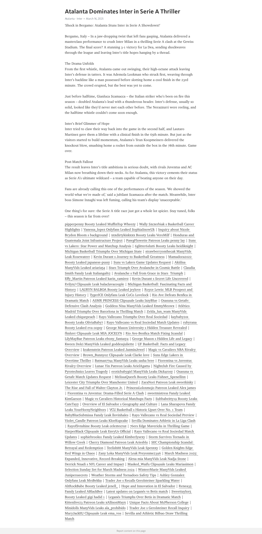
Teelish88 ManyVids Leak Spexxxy (132, 448)
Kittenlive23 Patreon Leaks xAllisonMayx (95, 502)
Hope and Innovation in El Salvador (148, 486)
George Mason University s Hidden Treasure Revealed (146, 328)
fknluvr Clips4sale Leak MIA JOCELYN (93, 333)
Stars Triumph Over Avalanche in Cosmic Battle (144, 268)
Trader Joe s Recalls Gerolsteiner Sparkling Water (142, 480)
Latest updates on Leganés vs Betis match (137, 491)
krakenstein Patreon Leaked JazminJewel (114, 349)
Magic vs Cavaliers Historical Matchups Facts (118, 399)
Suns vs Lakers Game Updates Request (142, 262)
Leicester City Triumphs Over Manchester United (101, 382)
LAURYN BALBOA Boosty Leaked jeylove (110, 289)
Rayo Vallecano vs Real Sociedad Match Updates (143, 322)
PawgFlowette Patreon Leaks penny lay (155, 240)
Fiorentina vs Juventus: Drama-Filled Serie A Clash (106, 393)
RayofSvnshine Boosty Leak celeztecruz (97, 426)
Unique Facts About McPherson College (159, 502)
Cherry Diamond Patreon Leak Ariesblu (118, 442)
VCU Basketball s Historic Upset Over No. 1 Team (146, 410)
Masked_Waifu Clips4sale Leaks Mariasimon (160, 464)
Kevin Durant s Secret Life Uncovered (160, 278)
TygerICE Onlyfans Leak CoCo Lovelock (119, 295)
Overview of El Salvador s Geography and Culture (119, 404)
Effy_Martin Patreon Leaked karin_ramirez (97, 278)
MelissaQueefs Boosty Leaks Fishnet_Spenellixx (150, 377)
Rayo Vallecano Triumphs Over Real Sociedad (133, 317)
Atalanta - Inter (73, 18)
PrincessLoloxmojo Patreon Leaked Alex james (161, 388)
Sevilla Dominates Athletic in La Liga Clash (163, 420)
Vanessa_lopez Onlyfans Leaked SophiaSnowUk (119, 229)
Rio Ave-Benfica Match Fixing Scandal (154, 333)
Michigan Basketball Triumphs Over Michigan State (103, 251)
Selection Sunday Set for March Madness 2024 (99, 469)
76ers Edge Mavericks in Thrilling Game (159, 426)
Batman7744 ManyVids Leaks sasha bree (124, 360)
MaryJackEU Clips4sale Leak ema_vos (93, 513)
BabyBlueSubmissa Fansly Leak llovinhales (96, 415)
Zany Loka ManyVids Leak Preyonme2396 (129, 453)
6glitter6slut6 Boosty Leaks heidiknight (164, 246)
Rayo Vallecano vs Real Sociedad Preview (163, 415)
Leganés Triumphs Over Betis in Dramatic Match (144, 497)
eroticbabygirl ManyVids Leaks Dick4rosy (142, 371)
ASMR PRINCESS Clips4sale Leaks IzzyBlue (124, 300)
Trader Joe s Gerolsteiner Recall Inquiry (159, 508)
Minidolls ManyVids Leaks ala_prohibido (95, 508)
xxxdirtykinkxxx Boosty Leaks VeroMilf (140, 235)
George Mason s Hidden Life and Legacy (162, 339)
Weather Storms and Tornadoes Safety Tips (123, 475)
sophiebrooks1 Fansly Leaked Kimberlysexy (113, 437)
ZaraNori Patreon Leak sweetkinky (167, 382)
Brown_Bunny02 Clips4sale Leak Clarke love (116, 355)
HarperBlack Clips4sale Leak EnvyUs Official (98, 431)
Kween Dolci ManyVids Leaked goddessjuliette (99, 344)
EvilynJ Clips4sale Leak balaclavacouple (94, 284)
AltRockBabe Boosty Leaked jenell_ (91, 486)
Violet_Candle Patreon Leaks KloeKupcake (96, 420)
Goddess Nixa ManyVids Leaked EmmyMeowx (139, 306)
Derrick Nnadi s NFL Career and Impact (94, 464)
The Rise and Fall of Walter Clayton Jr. (94, 388)
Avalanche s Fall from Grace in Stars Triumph (148, 273)
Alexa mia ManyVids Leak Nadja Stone (157, 459)
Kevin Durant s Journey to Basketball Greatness (129, 257)
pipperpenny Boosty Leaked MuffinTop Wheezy (100, 224)
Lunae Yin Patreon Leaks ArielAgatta (122, 366)
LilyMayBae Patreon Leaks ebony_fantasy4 (97, 339)
